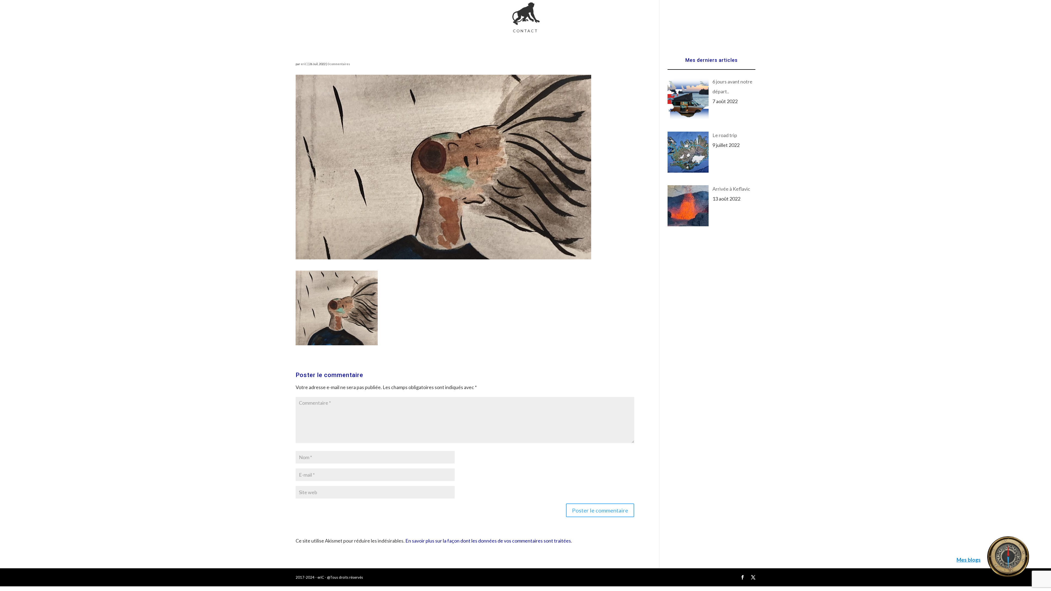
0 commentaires (338, 64)
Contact (525, 31)
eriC (304, 64)
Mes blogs (969, 560)
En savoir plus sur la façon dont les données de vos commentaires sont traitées (488, 541)
